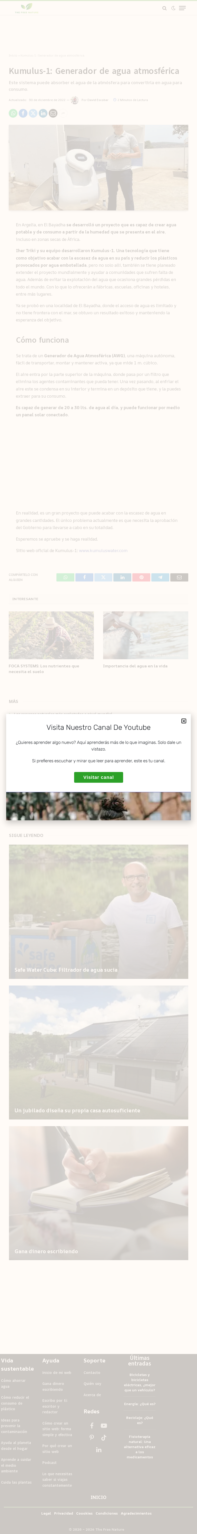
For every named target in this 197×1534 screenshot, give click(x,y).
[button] (184, 721)
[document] (98, 767)
